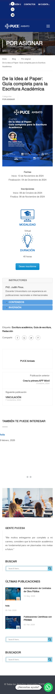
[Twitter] (31, 337)
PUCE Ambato (27, 361)
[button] (48, 687)
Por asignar (8, 99)
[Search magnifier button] (50, 568)
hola (2, 435)
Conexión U (15, 4)
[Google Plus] (24, 337)
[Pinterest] (38, 337)
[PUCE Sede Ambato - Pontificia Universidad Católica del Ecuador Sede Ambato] (17, 27)
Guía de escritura (42, 327)
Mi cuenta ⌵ (44, 4)
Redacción (7, 331)
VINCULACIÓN (13, 397)
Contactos (29, 4)
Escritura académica (22, 327)
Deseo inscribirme (27, 267)
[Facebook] (17, 337)
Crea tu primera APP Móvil (36, 381)
